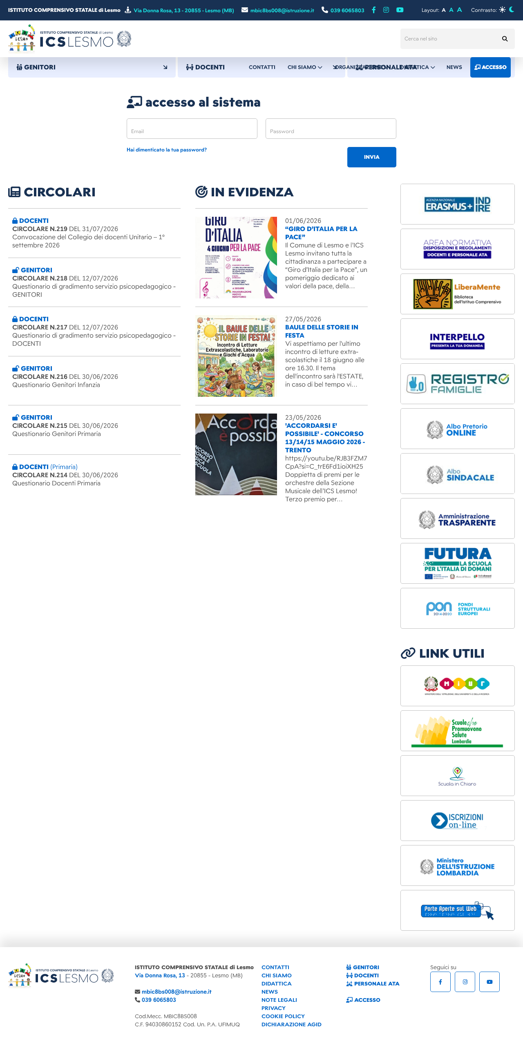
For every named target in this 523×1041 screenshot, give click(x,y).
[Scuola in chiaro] (457, 775)
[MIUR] (457, 685)
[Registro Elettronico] (457, 383)
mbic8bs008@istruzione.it (177, 991)
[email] (192, 128)
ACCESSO (366, 1000)
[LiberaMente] (457, 294)
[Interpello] (457, 338)
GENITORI (365, 967)
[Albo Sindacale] (457, 473)
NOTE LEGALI (279, 1000)
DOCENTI (366, 975)
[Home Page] (69, 38)
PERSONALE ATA (376, 983)
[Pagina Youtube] (400, 10)
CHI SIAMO (277, 975)
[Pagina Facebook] (374, 10)
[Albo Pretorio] (457, 428)
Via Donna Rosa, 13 (160, 975)
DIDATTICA (277, 983)
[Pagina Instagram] (465, 982)
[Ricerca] (504, 39)
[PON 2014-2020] (457, 608)
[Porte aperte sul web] (457, 910)
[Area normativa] (457, 249)
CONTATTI (275, 967)
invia (372, 157)
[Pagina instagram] (386, 10)
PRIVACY (274, 1008)
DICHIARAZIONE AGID (292, 1024)
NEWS (270, 991)
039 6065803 (159, 1000)
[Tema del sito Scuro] (511, 9)
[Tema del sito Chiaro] (502, 9)
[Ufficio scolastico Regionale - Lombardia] (457, 865)
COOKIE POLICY (283, 1016)
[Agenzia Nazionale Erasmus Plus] (457, 204)
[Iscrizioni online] (457, 820)
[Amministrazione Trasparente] (457, 518)
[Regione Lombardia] (457, 730)
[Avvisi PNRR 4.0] (457, 563)
